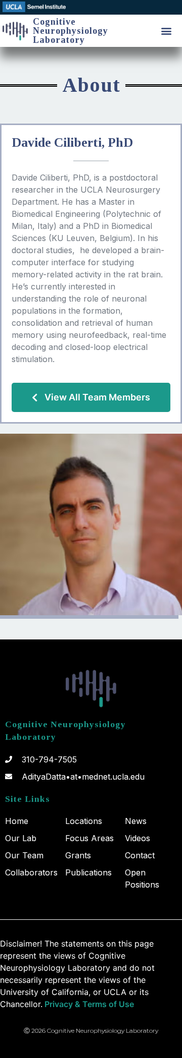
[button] (166, 31)
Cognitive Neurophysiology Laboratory (70, 31)
